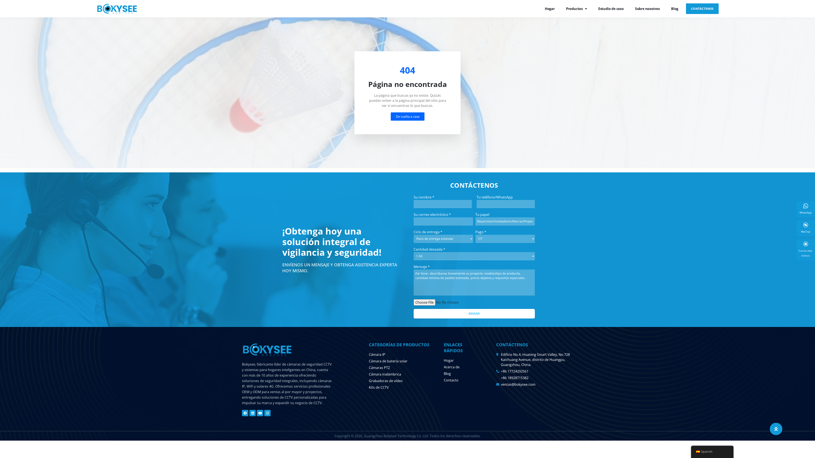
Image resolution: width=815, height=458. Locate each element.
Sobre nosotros (647, 8)
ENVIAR (474, 313)
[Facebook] (245, 413)
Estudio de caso (611, 8)
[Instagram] (267, 413)
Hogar (550, 8)
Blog (674, 8)
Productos (574, 8)
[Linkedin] (252, 413)
